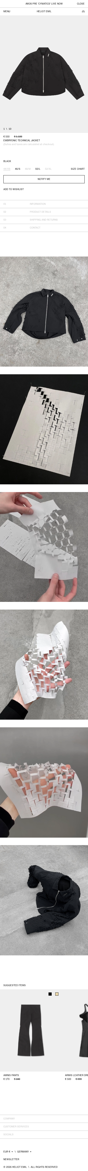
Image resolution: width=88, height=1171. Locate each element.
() (83, 11)
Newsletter (11, 1159)
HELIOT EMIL (44, 11)
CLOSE (81, 3)
